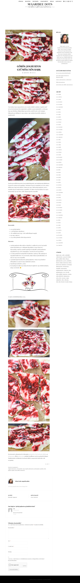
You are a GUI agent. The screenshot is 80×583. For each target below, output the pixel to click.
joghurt (13, 470)
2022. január (58, 99)
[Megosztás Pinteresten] (48, 464)
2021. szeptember (59, 107)
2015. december (59, 207)
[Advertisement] (40, 18)
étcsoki (66, 282)
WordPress (49, 579)
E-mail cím (11, 546)
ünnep (70, 282)
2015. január (58, 232)
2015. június (58, 222)
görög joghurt (37, 468)
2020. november (59, 129)
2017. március (58, 185)
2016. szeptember (59, 192)
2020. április (58, 147)
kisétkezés (64, 264)
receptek (27, 1)
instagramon (11, 456)
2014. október (58, 240)
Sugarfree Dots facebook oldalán (38, 454)
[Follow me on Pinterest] (68, 1)
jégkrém (9, 470)
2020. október (59, 132)
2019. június (58, 172)
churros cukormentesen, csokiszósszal (63, 79)
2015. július (58, 220)
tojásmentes (22, 470)
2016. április (58, 197)
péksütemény (59, 272)
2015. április (58, 227)
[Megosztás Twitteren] (47, 464)
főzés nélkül (59, 259)
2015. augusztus (59, 217)
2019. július (58, 169)
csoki (63, 255)
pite (70, 270)
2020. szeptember (59, 134)
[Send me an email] (70, 1)
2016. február (58, 202)
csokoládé (67, 255)
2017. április (58, 182)
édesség (66, 280)
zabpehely (58, 280)
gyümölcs (42, 468)
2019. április (58, 177)
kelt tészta (58, 264)
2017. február (58, 187)
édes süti (58, 282)
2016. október (58, 190)
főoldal (21, 1)
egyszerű (65, 257)
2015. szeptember (59, 215)
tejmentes (65, 274)
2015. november (59, 210)
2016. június (58, 195)
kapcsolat (58, 1)
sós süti (67, 272)
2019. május (58, 174)
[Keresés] (72, 1)
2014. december (59, 235)
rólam (52, 1)
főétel (64, 259)
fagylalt (26, 468)
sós (64, 272)
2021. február (58, 122)
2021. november (59, 104)
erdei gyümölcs (20, 468)
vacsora (63, 278)
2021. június (58, 112)
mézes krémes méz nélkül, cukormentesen (64, 84)
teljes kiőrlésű (59, 276)
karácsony (65, 262)
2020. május (58, 144)
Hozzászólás (11, 527)
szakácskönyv (44, 1)
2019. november (59, 159)
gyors (64, 260)
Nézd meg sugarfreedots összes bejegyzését (17, 486)
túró (60, 278)
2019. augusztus (59, 167)
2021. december (59, 101)
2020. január (58, 154)
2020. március (59, 149)
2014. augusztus (59, 245)
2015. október (58, 212)
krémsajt (69, 264)
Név (9, 541)
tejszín (69, 274)
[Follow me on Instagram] (66, 1)
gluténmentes (31, 468)
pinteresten (21, 456)
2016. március (58, 200)
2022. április (58, 94)
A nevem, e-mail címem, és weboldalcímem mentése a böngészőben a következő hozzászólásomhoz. (26, 559)
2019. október (58, 162)
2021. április (58, 117)
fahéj (69, 257)
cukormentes (13, 468)
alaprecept (58, 255)
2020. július (58, 139)
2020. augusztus (59, 137)
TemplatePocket (39, 579)
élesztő (62, 282)
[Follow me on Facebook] (64, 1)
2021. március (58, 119)
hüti (45, 468)
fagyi (24, 468)
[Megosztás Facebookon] (45, 464)
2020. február (58, 152)
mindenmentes (59, 270)
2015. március (58, 230)
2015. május (58, 225)
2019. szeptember (59, 164)
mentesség (35, 1)
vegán (67, 278)
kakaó (61, 262)
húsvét (57, 262)
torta (57, 278)
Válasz (14, 514)
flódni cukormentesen (60, 82)
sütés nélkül (17, 470)
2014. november (59, 237)
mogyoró (66, 270)
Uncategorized (15, 467)
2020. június (58, 142)
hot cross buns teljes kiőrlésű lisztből (63, 73)
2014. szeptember (59, 242)
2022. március (59, 96)
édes (63, 280)
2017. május (58, 179)
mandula (58, 268)
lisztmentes (66, 266)
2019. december (59, 157)
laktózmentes (59, 266)
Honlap (9, 551)
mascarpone (64, 268)
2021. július (58, 109)
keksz (70, 262)
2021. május (58, 114)
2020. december (59, 127)
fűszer (67, 259)
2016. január (58, 205)
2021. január (58, 124)
